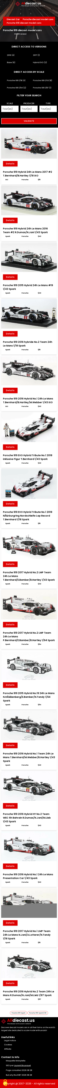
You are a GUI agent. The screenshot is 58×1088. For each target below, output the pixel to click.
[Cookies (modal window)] (5, 1083)
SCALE (10, 103)
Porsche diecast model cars (38, 19)
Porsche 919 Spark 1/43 (37, 1013)
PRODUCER (28, 103)
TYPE (48, 103)
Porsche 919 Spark (18, 1013)
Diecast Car (13, 19)
